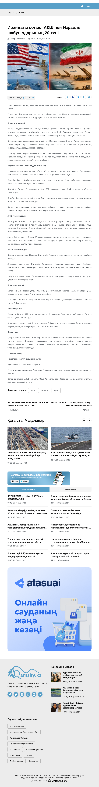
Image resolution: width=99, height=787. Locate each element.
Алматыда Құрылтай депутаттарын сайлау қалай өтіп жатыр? (70, 555)
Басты (10, 12)
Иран (56, 390)
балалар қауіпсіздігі (35, 749)
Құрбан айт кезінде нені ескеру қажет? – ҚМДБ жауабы (73, 675)
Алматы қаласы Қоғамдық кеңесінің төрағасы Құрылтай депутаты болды (71, 497)
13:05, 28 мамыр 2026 (17, 463)
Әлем (21, 12)
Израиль (44, 390)
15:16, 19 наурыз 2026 (40, 39)
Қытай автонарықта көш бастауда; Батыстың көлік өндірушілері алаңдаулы (26, 455)
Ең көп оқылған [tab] (70, 489)
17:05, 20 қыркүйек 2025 (73, 697)
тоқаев (29, 755)
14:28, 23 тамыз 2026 (60, 560)
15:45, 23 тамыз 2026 (16, 560)
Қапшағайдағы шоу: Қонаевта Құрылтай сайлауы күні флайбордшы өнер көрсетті (71, 541)
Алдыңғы (14, 410)
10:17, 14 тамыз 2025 (71, 712)
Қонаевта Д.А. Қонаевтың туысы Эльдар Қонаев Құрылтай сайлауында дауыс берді (25, 555)
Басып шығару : (15, 98)
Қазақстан (33, 761)
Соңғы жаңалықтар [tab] (28, 489)
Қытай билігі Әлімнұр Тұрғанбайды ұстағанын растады (73, 705)
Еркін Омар (15, 755)
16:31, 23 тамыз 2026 (60, 531)
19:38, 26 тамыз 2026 (60, 503)
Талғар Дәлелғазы (17, 39)
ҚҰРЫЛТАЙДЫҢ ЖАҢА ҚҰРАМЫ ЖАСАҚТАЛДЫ (25, 497)
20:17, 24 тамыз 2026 (60, 517)
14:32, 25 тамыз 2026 (16, 517)
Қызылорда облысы (19, 738)
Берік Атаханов (16, 761)
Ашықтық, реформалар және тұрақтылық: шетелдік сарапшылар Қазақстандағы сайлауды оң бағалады (27, 526)
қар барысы (15, 749)
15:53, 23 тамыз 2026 (60, 546)
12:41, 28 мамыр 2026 (60, 460)
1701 (30, 98)
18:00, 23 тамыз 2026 (16, 531)
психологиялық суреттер (21, 744)
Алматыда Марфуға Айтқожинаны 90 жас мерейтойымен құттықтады (27, 512)
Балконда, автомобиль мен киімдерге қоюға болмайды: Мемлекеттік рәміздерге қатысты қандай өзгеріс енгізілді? (69, 512)
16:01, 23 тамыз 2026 (16, 546)
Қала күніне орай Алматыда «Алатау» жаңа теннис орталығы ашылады (73, 690)
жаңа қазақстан (17, 726)
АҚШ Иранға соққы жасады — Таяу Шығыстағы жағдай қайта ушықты (70, 454)
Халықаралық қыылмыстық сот (24, 732)
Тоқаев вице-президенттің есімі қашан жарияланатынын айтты (25, 540)
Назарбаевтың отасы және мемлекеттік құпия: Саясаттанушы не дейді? (70, 526)
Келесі (86, 410)
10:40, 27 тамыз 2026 (16, 503)
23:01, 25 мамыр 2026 (72, 682)
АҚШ (33, 390)
